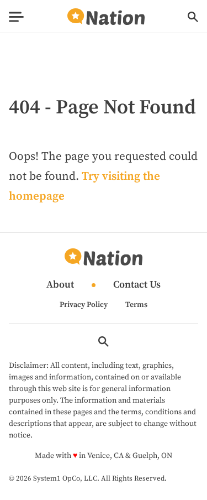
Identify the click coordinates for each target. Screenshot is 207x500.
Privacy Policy (84, 305)
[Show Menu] (16, 17)
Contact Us (137, 285)
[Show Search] (193, 17)
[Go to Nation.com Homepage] (106, 16)
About (60, 285)
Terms (136, 305)
